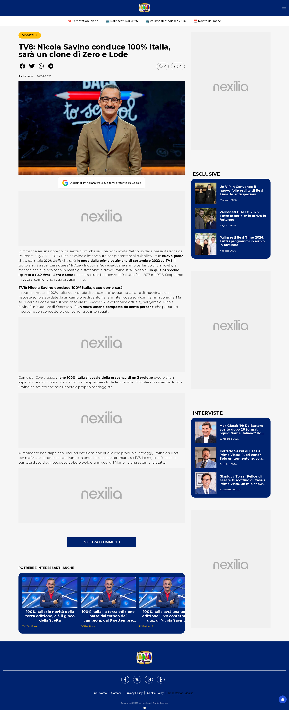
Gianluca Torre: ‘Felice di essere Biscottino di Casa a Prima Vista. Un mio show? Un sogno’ (243, 480)
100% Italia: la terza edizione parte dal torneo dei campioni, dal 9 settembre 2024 (108, 616)
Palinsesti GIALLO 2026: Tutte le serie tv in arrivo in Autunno (243, 215)
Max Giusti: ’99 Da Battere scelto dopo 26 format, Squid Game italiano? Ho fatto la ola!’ (241, 429)
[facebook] (22, 69)
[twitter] (32, 69)
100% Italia (29, 35)
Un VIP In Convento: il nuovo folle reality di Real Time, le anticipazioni (241, 190)
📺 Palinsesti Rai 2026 (122, 21)
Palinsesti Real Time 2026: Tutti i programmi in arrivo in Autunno (242, 241)
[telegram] (51, 69)
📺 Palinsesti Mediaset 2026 (166, 21)
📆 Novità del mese (207, 21)
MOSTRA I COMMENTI (102, 542)
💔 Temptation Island (83, 21)
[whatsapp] (41, 69)
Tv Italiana (25, 76)
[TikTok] (158, 677)
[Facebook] (122, 677)
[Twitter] (134, 677)
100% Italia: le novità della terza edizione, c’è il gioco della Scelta (50, 616)
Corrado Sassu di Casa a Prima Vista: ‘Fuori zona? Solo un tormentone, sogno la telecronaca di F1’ (243, 455)
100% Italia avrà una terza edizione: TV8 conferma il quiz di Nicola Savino (166, 616)
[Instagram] (146, 677)
